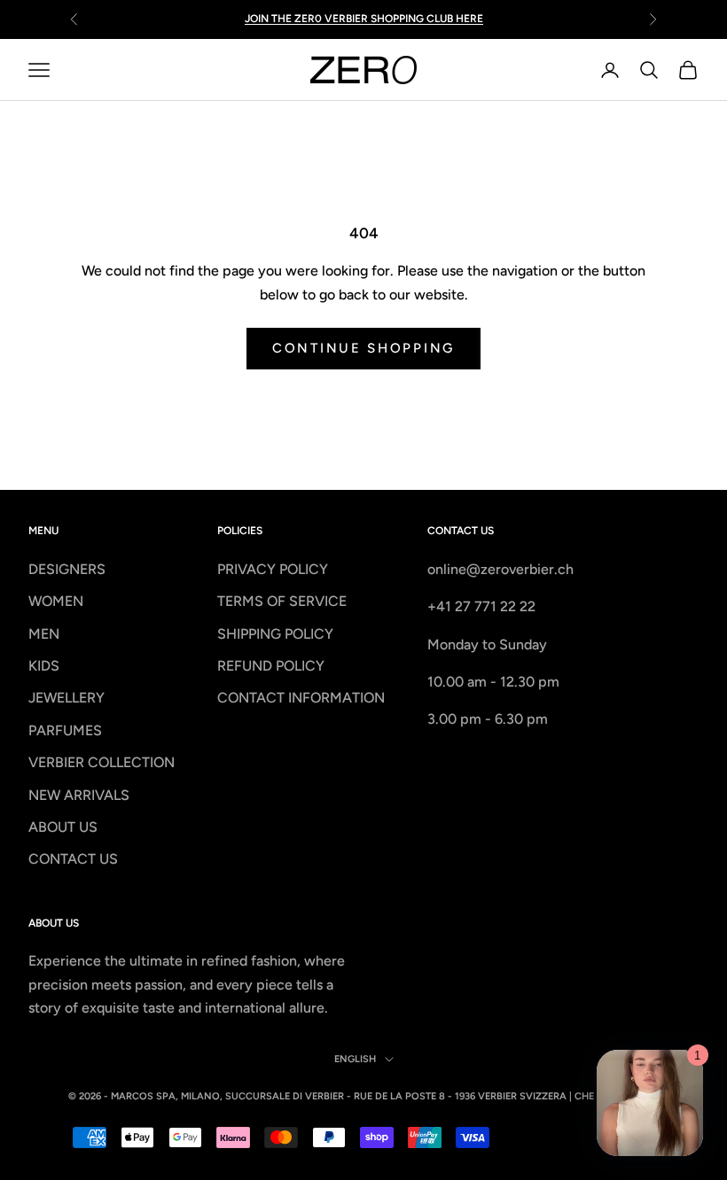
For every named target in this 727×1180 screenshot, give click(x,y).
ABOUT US (63, 827)
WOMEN (55, 601)
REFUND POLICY (270, 665)
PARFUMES (65, 730)
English (355, 1059)
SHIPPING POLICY (275, 633)
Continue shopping (363, 348)
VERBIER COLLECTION (101, 762)
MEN (43, 633)
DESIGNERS (67, 569)
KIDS (43, 665)
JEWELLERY (66, 697)
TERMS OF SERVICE (282, 601)
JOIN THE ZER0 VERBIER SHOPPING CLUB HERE (364, 18)
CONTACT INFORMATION (301, 697)
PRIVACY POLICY (272, 569)
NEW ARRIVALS (78, 795)
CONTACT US (73, 858)
